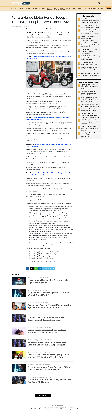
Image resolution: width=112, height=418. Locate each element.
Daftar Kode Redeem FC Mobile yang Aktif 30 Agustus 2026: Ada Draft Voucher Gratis (49, 355)
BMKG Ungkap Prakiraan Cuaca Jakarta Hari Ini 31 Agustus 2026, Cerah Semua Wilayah (90, 121)
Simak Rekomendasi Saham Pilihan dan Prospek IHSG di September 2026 (89, 51)
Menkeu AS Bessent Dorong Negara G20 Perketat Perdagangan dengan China (89, 38)
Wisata (100, 8)
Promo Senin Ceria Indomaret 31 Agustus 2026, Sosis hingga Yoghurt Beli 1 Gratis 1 (90, 93)
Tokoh (95, 8)
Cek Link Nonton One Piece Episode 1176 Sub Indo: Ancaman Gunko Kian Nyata (49, 368)
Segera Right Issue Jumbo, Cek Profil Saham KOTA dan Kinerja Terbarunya (89, 86)
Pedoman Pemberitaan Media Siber (55, 407)
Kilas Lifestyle (49, 9)
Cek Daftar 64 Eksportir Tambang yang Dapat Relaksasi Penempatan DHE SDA (90, 57)
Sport (85, 8)
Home (15, 8)
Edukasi (27, 8)
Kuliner (68, 8)
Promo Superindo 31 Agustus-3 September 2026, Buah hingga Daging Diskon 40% (89, 99)
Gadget (37, 8)
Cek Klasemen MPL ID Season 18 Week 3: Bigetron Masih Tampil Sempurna (47, 318)
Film (32, 8)
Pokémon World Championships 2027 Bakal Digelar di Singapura (48, 281)
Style (90, 8)
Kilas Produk (62, 9)
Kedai (43, 8)
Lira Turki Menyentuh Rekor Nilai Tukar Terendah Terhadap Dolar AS (90, 69)
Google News (51, 261)
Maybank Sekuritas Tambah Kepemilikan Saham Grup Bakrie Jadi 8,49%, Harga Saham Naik (90, 20)
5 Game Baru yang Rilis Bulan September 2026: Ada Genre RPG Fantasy (49, 380)
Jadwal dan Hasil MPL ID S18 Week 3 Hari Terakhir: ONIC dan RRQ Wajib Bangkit (47, 343)
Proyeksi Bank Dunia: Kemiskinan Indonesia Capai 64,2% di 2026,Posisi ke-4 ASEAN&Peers (90, 31)
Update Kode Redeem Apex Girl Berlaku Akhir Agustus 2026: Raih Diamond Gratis (49, 306)
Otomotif (79, 8)
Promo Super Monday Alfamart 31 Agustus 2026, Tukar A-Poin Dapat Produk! (90, 134)
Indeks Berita (43, 395)
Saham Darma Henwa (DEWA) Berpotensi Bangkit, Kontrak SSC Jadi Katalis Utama (90, 44)
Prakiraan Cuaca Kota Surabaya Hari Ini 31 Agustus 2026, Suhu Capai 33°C (90, 128)
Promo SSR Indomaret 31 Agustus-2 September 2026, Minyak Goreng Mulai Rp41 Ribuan (90, 115)
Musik (73, 8)
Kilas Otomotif (56, 9)
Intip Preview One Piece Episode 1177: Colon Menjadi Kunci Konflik (48, 293)
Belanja (21, 8)
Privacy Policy (70, 407)
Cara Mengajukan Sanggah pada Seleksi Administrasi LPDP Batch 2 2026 (47, 331)
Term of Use (41, 407)
